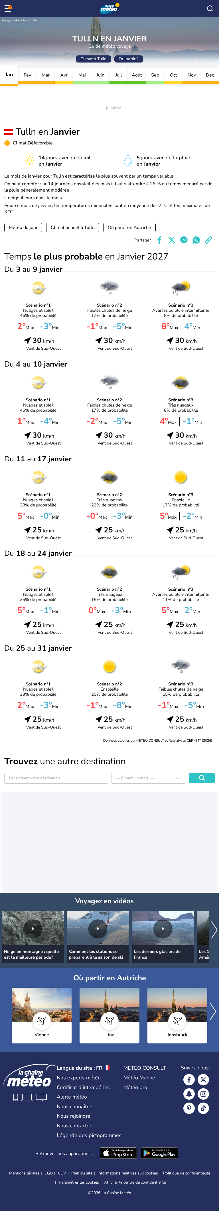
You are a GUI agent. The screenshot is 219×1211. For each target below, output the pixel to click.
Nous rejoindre (73, 1116)
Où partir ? (129, 59)
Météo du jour (23, 227)
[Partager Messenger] (184, 240)
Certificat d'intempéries (83, 1087)
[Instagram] (203, 1094)
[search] (210, 8)
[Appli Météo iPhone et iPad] (118, 1153)
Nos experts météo (79, 1077)
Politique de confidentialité (186, 1173)
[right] (214, 930)
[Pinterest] (189, 1108)
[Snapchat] (189, 1094)
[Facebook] (189, 1079)
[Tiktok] (203, 1108)
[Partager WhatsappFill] (196, 240)
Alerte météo (72, 1096)
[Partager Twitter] (171, 240)
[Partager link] (208, 240)
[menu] (8, 8)
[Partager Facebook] (159, 240)
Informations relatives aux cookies (128, 1173)
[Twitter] (203, 1079)
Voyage (6, 20)
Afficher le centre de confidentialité (135, 1182)
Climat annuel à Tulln (73, 227)
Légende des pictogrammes (89, 1135)
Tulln (33, 20)
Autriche (20, 20)
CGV (62, 1173)
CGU (48, 1173)
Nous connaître (74, 1106)
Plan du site (81, 1173)
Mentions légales (24, 1173)
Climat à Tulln (93, 59)
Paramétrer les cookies (79, 1182)
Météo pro (135, 1087)
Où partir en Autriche (129, 227)
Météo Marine (139, 1077)
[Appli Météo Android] (159, 1153)
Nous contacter (74, 1125)
